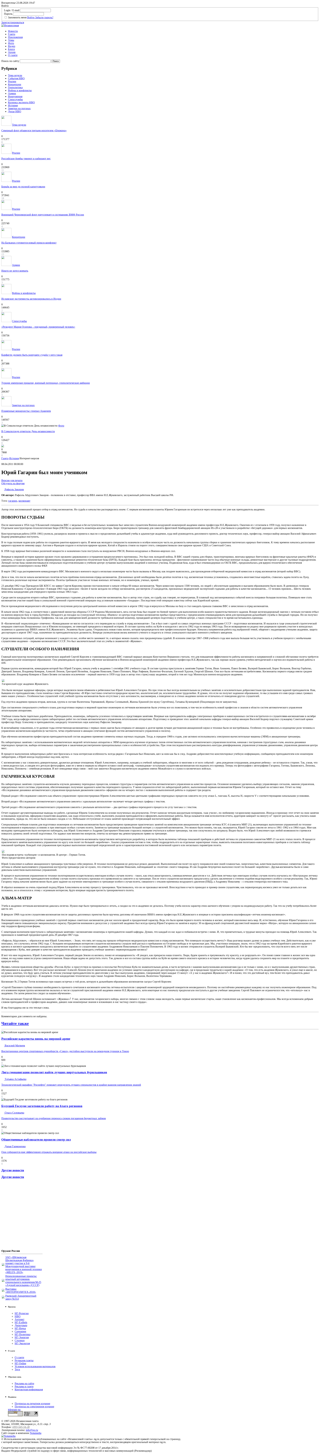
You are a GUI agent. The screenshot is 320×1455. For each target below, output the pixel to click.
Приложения (15, 37)
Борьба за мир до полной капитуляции (23, 186)
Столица (19, 1340)
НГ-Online (20, 1363)
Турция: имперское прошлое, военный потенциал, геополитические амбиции (45, 382)
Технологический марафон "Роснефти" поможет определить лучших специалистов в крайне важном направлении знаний (71, 1084)
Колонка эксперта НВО (21, 102)
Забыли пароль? (44, 17)
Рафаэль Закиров (14, 489)
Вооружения (15, 96)
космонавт (24, 500)
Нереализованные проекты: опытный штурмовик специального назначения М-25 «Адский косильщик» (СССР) (23, 1281)
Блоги (11, 49)
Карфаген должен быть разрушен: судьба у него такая (31, 354)
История (13, 105)
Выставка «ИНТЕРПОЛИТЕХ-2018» (20, 1290)
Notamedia (35, 1433)
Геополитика (15, 87)
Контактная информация (29, 1389)
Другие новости (12, 1170)
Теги (17, 1369)
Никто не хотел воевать (14, 270)
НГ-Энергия (22, 1337)
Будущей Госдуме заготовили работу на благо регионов (41, 1106)
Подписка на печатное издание (32, 1403)
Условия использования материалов (35, 1366)
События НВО (16, 78)
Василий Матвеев (14, 1045)
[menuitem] (163, 31)
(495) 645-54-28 (21, 1427)
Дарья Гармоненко (15, 1146)
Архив (12, 52)
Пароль (8, 13)
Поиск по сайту (10, 61)
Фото (11, 43)
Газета (11, 34)
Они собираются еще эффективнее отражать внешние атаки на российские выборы (48, 1152)
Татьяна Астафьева (15, 1079)
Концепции (14, 84)
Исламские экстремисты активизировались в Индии (31, 298)
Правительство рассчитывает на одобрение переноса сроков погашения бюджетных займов (53, 1118)
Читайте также (15, 1023)
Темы (11, 40)
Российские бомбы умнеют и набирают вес (26, 158)
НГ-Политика (22, 1334)
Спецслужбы (15, 99)
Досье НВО (14, 111)
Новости (13, 31)
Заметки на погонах (19, 108)
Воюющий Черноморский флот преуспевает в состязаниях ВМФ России (42, 214)
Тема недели (15, 75)
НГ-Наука (20, 1328)
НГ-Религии (22, 1313)
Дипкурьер (21, 1325)
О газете (13, 55)
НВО (17, 1316)
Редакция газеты (24, 1360)
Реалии (12, 81)
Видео (11, 46)
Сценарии (20, 1331)
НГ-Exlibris (21, 1322)
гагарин (12, 500)
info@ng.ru (32, 1430)
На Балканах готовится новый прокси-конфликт (28, 242)
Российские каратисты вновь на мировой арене (35, 1038)
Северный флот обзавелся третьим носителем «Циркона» (34, 130)
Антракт (19, 1319)
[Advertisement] (21, 1215)
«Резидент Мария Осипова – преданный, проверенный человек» (38, 326)
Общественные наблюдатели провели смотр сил (36, 1139)
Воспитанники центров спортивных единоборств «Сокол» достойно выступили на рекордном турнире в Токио (65, 1051)
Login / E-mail (11, 10)
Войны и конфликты (20, 90)
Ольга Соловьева (14, 1112)
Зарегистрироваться (12, 22)
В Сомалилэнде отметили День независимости (28, 431)
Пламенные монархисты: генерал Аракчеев (26, 411)
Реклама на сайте (24, 1383)
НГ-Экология (22, 1343)
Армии (12, 93)
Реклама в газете (24, 1386)
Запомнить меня (17, 17)
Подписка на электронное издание (34, 1406)
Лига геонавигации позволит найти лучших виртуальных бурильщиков (54, 1072)
